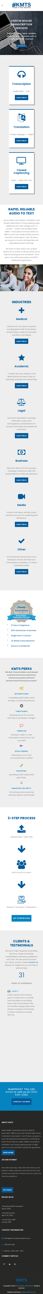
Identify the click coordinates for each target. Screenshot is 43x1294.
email (9, 1092)
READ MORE (8, 1152)
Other (22, 549)
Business (21, 460)
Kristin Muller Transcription (24, 1286)
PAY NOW (7, 1190)
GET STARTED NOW (21, 918)
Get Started (21, 46)
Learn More (21, 97)
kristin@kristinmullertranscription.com (17, 1238)
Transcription (21, 84)
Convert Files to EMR (8, 1220)
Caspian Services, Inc (28, 1292)
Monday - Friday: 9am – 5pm (14, 1251)
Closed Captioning (21, 171)
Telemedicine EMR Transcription (12, 1206)
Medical (21, 319)
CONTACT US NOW (21, 1101)
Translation (21, 127)
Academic (21, 366)
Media (21, 505)
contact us (33, 962)
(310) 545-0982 (26, 1093)
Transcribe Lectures (8, 1213)
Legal (21, 410)
